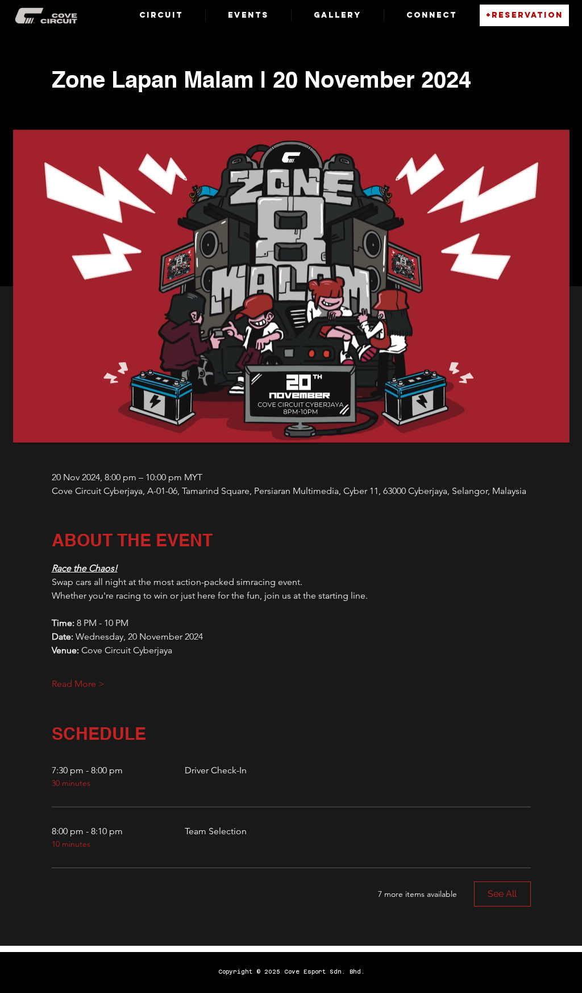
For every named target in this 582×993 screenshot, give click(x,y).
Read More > (78, 683)
